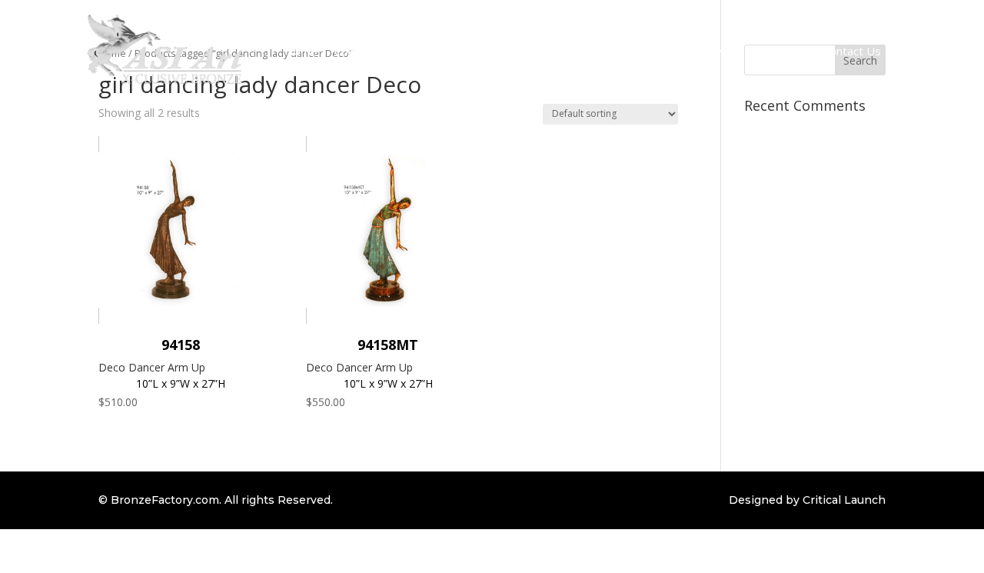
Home (300, 50)
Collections (362, 50)
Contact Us (852, 50)
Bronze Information (661, 50)
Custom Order (462, 50)
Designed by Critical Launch (807, 500)
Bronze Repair (555, 50)
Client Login (775, 50)
